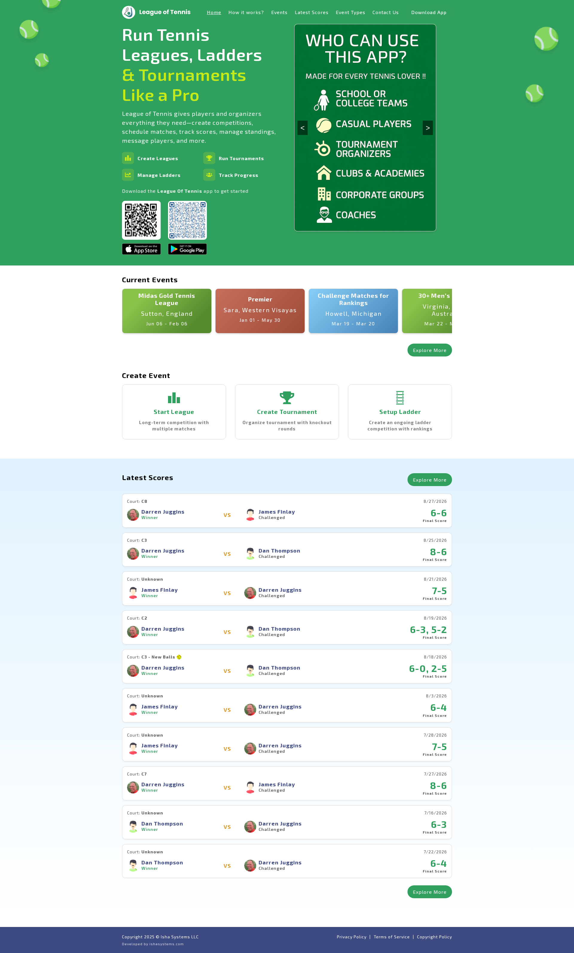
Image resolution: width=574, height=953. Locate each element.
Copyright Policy (434, 936)
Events (279, 12)
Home (214, 12)
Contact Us (386, 12)
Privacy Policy (352, 936)
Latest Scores (312, 12)
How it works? (246, 12)
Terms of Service (392, 936)
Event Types (350, 12)
